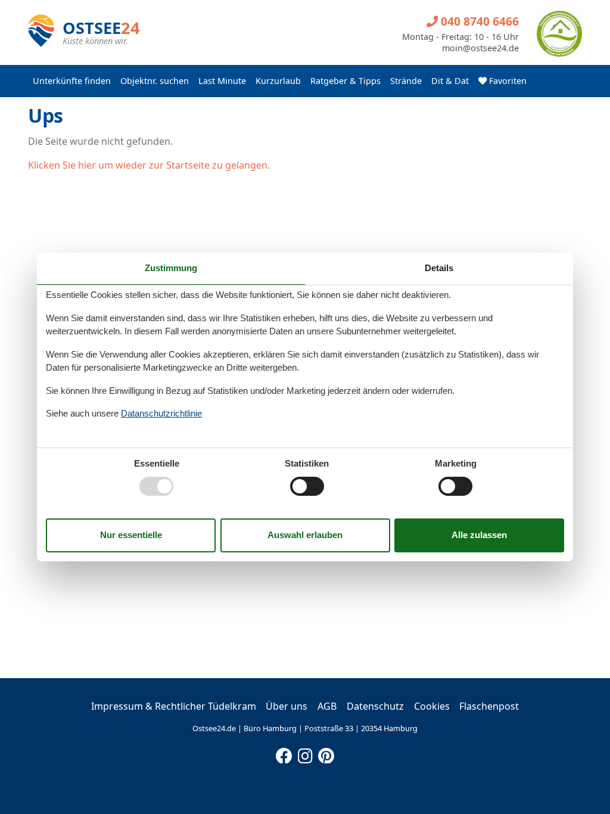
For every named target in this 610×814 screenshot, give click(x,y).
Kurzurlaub (278, 80)
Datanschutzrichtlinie (161, 413)
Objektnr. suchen (154, 80)
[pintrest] (326, 753)
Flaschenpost (489, 706)
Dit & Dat (450, 80)
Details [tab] (439, 268)
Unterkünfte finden (72, 80)
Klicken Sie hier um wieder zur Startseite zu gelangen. (149, 165)
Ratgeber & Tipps (345, 80)
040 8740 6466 (478, 21)
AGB (327, 706)
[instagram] (305, 753)
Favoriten (507, 80)
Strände (406, 80)
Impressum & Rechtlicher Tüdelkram (173, 706)
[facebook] (284, 753)
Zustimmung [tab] (171, 268)
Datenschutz (375, 706)
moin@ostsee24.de (480, 48)
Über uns (286, 706)
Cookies (432, 706)
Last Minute (222, 80)
